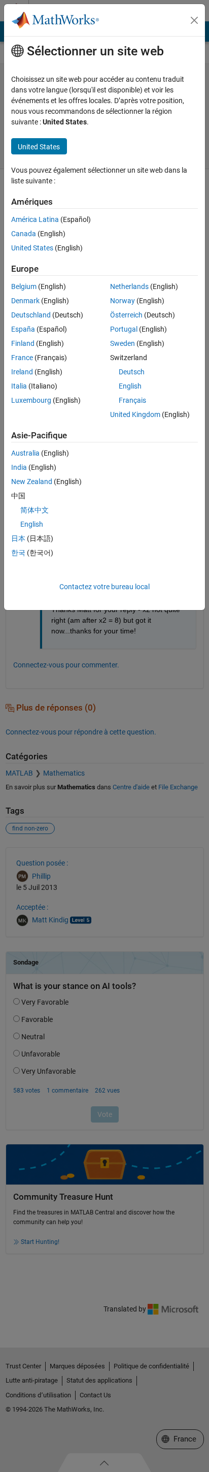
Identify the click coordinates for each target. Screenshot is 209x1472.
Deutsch (132, 372)
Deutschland (31, 315)
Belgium (24, 286)
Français (132, 400)
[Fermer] (194, 20)
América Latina (35, 219)
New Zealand (31, 481)
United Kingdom (135, 414)
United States (32, 248)
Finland (22, 343)
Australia (25, 453)
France (22, 358)
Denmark (25, 301)
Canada (23, 234)
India (19, 467)
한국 (18, 553)
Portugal (123, 329)
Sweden (122, 343)
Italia (19, 386)
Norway (122, 301)
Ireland (22, 372)
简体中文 (34, 510)
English (130, 386)
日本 (18, 538)
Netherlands (129, 286)
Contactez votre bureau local (104, 587)
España (23, 329)
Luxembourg (31, 400)
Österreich (126, 315)
